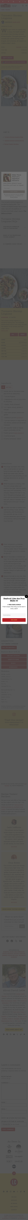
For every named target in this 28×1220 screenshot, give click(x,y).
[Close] (26, 596)
